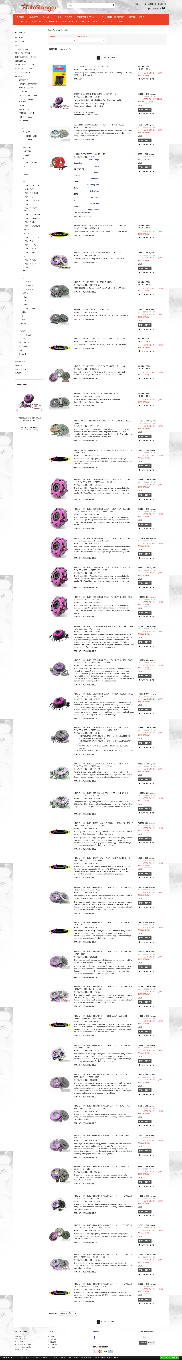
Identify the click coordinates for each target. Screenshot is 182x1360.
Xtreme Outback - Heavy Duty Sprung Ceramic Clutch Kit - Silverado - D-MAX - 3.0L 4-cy (103, 451)
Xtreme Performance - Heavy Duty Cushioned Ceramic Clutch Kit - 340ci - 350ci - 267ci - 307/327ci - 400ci (104, 888)
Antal (140, 105)
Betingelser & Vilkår (23, 1347)
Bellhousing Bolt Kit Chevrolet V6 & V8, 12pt (93, 67)
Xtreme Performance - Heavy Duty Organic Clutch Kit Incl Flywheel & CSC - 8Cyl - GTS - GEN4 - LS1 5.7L (103, 1197)
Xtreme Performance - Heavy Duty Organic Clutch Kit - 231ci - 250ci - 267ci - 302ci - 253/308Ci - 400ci (102, 1076)
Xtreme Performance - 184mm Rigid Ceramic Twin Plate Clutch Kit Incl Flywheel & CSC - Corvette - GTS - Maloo (103, 569)
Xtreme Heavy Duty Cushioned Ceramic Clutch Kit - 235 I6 (97, 253)
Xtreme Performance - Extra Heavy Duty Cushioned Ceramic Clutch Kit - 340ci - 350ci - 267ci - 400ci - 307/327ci (103, 824)
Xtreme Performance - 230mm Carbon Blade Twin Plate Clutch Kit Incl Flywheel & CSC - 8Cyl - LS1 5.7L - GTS (103, 627)
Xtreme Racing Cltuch (88, 140)
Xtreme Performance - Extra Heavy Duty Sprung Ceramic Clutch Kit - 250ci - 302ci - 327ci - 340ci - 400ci (102, 859)
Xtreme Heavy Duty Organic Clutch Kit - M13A (93, 309)
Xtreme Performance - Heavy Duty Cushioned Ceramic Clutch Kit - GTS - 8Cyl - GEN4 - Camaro (103, 1046)
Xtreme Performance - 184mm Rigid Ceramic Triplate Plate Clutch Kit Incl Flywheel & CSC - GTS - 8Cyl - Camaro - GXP (103, 510)
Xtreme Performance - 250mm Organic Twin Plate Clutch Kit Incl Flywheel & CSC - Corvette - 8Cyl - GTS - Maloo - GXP (101, 728)
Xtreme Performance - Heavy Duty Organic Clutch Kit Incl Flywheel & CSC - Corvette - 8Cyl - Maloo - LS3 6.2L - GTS (103, 1256)
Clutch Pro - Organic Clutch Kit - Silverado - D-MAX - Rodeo (99, 125)
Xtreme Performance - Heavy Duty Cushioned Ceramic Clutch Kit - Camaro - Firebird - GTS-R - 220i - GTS (101, 1017)
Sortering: (53, 49)
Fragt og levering (22, 1339)
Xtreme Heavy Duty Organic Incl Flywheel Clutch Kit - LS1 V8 (99, 339)
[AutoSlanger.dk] (39, 6)
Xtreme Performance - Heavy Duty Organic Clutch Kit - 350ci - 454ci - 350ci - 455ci (102, 1136)
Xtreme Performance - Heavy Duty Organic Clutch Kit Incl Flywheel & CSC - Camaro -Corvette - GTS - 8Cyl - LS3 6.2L (103, 1226)
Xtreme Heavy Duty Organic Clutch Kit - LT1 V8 (93, 282)
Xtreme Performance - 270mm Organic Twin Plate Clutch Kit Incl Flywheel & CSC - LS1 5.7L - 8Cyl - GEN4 (101, 794)
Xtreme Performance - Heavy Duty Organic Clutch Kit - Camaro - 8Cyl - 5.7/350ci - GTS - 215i (103, 1167)
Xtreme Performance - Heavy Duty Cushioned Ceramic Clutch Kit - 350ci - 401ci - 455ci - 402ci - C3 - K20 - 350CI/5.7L (104, 923)
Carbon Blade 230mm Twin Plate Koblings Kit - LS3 (29, 419)
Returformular (21, 1350)
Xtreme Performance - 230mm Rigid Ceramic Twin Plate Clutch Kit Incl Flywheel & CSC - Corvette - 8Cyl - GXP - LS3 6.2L (103, 661)
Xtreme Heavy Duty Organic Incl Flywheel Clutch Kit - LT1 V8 (99, 393)
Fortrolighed (20, 1336)
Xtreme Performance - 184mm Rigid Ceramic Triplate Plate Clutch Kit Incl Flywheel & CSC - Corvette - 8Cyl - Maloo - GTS (103, 480)
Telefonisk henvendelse (24, 1344)
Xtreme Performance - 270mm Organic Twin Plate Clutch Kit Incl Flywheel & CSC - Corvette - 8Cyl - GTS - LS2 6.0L (101, 765)
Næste (106, 57)
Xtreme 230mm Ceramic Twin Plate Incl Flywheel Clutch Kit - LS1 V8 (102, 225)
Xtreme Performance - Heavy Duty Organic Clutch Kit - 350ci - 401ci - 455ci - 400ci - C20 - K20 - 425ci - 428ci (102, 1107)
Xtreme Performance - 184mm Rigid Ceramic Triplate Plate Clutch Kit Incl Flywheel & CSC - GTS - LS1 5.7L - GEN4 (103, 539)
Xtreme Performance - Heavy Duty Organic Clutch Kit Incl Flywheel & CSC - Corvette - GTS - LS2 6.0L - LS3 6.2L (103, 1285)
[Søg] (113, 5)
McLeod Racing (85, 216)
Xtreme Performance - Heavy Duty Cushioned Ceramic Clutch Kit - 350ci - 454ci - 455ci (104, 953)
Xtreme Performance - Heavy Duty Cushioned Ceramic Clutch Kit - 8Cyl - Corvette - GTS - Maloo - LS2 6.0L (103, 987)
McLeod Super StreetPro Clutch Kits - (90, 154)
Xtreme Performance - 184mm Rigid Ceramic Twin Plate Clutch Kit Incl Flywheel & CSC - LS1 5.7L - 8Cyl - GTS (103, 598)
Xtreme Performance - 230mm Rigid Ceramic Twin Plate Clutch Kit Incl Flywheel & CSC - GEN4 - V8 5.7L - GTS (103, 695)
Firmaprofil (19, 1342)
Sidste (114, 57)
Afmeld (151, 1343)
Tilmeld (142, 1343)
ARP (80, 79)
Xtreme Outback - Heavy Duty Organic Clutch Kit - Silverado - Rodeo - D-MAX (103, 422)
